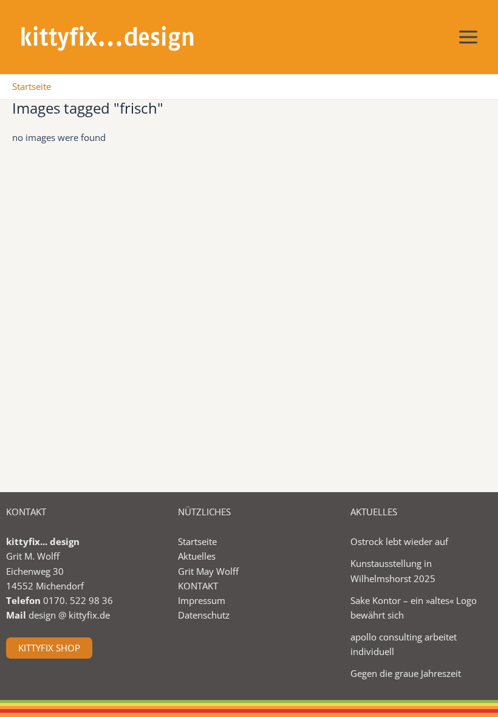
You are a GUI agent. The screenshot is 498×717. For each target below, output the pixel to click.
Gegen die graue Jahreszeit (405, 673)
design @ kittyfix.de (69, 615)
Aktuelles (197, 556)
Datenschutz (204, 615)
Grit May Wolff (208, 571)
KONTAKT (198, 586)
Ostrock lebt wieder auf (399, 541)
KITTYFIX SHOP (49, 648)
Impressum (201, 600)
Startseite (197, 541)
